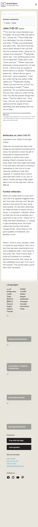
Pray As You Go (12, 461)
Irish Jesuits (11, 459)
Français (10, 311)
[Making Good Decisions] (19, 328)
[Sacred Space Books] (19, 386)
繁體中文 (10, 301)
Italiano (22, 294)
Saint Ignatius (14, 447)
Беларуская (11, 291)
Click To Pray (12, 464)
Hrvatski (23, 291)
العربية (9, 289)
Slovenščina (24, 306)
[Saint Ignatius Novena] (19, 416)
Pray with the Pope (16, 440)
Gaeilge (23, 289)
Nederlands (24, 299)
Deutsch (10, 304)
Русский (23, 304)
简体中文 (10, 299)
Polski (22, 309)
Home (4, 14)
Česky (9, 296)
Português (24, 301)
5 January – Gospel (10, 23)
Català (9, 294)
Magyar (23, 296)
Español (10, 309)
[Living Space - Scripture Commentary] (19, 357)
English (9, 306)
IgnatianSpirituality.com (15, 466)
